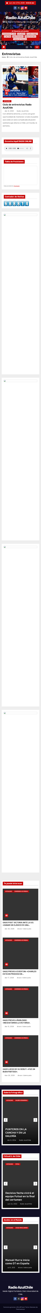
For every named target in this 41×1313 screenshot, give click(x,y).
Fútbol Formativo (30, 36)
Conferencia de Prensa (21, 891)
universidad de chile (9, 34)
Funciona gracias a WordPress (14, 1307)
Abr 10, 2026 (9, 1026)
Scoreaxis (17, 186)
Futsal (17, 1164)
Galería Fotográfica (21, 1100)
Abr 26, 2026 (10, 929)
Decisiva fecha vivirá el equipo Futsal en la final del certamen (20, 1196)
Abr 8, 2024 (12, 1140)
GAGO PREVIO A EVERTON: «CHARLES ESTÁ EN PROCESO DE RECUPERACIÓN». (19, 974)
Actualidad (7, 101)
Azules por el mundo (22, 1228)
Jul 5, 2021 (11, 1268)
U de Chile (7, 36)
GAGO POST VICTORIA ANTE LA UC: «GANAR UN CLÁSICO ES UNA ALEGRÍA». (18, 925)
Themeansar (20, 1309)
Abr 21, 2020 (9, 111)
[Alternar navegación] (27, 47)
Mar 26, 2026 (10, 1075)
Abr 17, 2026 (9, 978)
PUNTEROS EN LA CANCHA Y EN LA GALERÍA (15, 1133)
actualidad (21, 34)
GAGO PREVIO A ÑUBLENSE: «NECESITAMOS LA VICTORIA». (16, 1021)
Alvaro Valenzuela (24, 929)
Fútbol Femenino (18, 36)
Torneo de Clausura (20, 39)
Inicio (4, 57)
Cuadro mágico (32, 34)
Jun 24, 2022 (12, 1204)
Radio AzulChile (20, 17)
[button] (31, 47)
